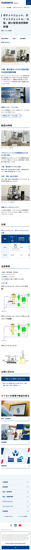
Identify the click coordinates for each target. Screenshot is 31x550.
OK (15, 547)
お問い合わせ (5, 42)
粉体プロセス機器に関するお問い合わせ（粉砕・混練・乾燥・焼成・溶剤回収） (15, 384)
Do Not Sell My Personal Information (15, 543)
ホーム (3, 7)
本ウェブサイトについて (7, 529)
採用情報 (5, 511)
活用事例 (22, 38)
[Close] (29, 534)
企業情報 (5, 482)
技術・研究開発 (7, 492)
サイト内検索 (23, 516)
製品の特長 (4, 38)
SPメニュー (28, 2)
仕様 (14, 38)
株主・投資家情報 (8, 497)
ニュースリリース (8, 506)
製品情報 (9, 7)
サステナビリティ (8, 501)
